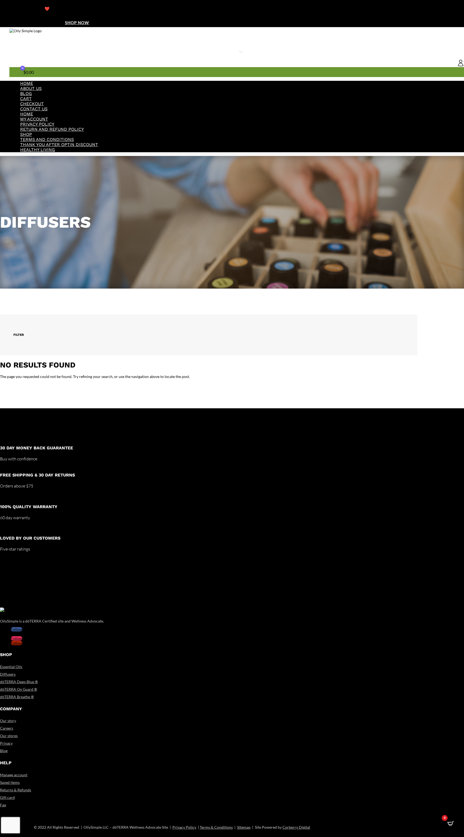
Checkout (32, 103)
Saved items (10, 782)
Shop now (77, 22)
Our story (8, 720)
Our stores (9, 735)
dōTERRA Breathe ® (17, 696)
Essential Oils (11, 666)
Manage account (13, 775)
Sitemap (244, 827)
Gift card (7, 797)
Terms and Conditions (47, 139)
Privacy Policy (37, 124)
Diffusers (8, 674)
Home (26, 83)
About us (31, 88)
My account (34, 119)
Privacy (6, 743)
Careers (6, 728)
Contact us (34, 108)
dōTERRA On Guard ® (18, 689)
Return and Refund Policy (52, 129)
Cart (26, 98)
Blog (26, 93)
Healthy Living (37, 149)
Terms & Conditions (216, 827)
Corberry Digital (296, 827)
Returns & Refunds (15, 790)
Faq (3, 805)
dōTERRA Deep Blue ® (19, 681)
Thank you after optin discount (59, 144)
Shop (26, 134)
